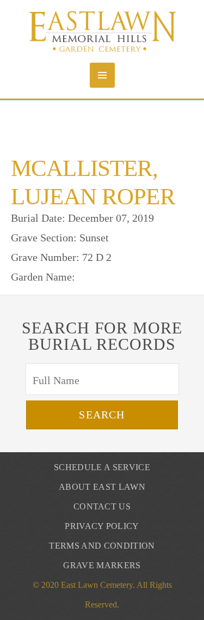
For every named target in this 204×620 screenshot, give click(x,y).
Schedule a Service (102, 467)
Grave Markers (101, 565)
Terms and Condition (101, 545)
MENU (102, 75)
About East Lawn (102, 486)
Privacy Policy (102, 526)
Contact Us (102, 506)
